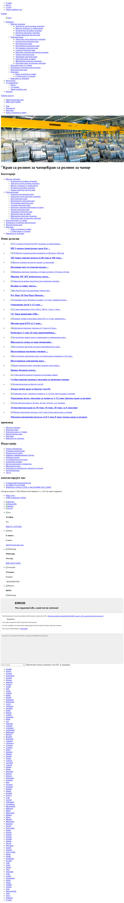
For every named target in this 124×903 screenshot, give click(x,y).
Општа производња (14, 449)
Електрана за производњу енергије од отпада (24, 468)
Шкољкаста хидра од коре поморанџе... (32, 342)
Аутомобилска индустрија (16, 460)
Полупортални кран (24, 44)
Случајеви (15, 87)
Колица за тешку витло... (24, 286)
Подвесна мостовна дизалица (28, 33)
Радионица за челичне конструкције (26, 68)
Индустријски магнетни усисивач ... (29, 351)
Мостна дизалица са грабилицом (29, 28)
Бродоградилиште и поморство (19, 464)
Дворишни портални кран (26, 57)
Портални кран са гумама (21, 65)
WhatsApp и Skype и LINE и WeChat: (28, 487)
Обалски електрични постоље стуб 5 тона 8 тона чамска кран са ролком (49, 417)
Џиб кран (15, 72)
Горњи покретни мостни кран (28, 35)
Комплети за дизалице (20, 78)
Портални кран (17, 37)
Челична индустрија (14, 453)
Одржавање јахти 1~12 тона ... (27, 304)
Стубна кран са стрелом (25, 76)
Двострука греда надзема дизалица (30, 26)
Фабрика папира (12, 457)
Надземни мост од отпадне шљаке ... (30, 267)
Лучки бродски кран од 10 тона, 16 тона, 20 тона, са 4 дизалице (44, 407)
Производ (10, 22)
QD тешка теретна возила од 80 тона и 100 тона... (37, 258)
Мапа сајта (10, 495)
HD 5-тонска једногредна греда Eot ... (30, 248)
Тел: (15, 485)
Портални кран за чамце (26, 59)
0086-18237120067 (13, 102)
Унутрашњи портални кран (27, 48)
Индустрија (10, 81)
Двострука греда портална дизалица (30, 39)
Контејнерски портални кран (27, 46)
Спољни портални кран (25, 50)
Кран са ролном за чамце (26, 74)
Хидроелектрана (12, 470)
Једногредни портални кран (27, 41)
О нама (9, 3)
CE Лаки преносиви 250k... (25, 314)
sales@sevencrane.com (14, 100)
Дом (7, 106)
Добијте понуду (7, 96)
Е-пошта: (18, 483)
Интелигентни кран (19, 70)
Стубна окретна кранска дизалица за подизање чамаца (40, 379)
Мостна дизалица (18, 24)
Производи (10, 108)
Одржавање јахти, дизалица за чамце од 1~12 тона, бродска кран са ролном (51, 398)
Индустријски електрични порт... (28, 361)
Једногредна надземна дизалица (29, 31)
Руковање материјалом (15, 451)
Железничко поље (13, 466)
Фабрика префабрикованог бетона (20, 455)
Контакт (9, 91)
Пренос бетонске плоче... (24, 370)
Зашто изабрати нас (14, 9)
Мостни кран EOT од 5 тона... (26, 323)
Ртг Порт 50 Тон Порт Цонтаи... (27, 295)
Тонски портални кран (25, 54)
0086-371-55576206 (14, 527)
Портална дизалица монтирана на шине (32, 52)
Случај (8, 7)
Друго (8, 473)
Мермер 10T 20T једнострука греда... (30, 276)
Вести (8, 5)
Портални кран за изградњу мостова (31, 63)
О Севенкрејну (12, 83)
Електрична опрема (14, 462)
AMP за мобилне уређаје (16, 498)
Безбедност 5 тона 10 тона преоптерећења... (33, 332)
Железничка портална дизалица (29, 61)
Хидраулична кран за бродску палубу (31, 389)
